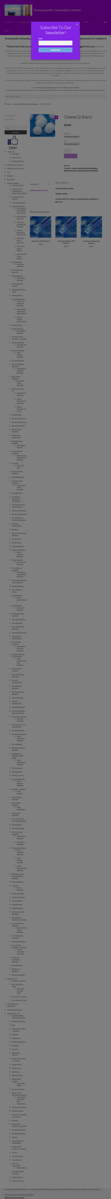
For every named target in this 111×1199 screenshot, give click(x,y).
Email (41, 39)
